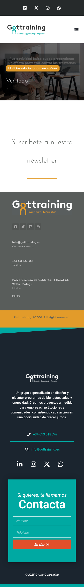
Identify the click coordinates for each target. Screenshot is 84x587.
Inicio (16, 296)
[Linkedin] (25, 8)
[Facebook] (15, 226)
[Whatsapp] (59, 8)
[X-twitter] (36, 8)
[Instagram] (47, 8)
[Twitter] (23, 226)
